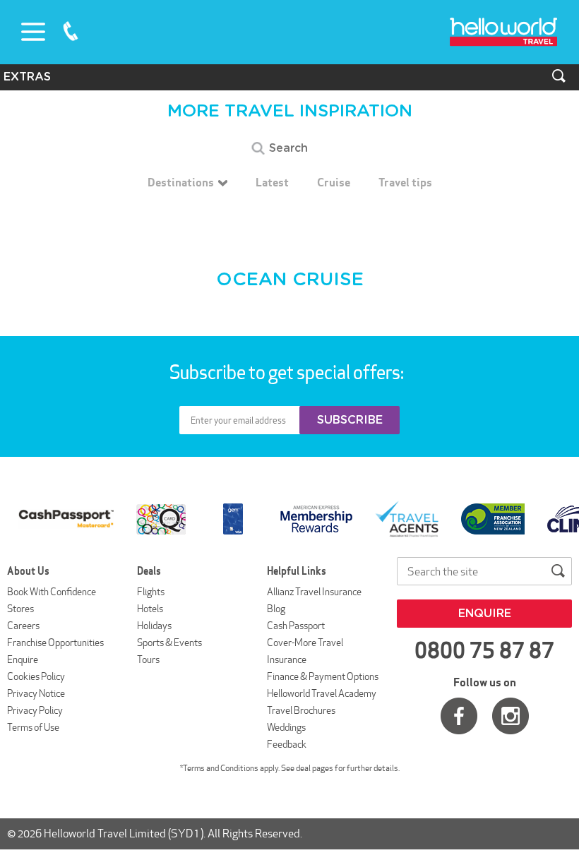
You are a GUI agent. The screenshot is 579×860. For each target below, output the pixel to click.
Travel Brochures (301, 710)
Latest (272, 182)
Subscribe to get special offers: (288, 372)
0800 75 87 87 (70, 31)
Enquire (22, 659)
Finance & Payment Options (322, 676)
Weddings (286, 727)
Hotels (150, 608)
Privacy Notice (36, 693)
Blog (276, 608)
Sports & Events (169, 642)
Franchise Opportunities (55, 642)
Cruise (333, 182)
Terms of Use (33, 727)
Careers (23, 625)
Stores (20, 608)
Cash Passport (296, 625)
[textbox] (289, 148)
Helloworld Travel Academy (321, 693)
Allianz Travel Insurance (314, 591)
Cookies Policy (36, 676)
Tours (148, 659)
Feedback (286, 744)
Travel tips (405, 182)
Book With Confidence (51, 591)
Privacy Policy (35, 710)
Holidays (154, 625)
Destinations (181, 182)
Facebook (459, 716)
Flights (151, 591)
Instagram (510, 716)
